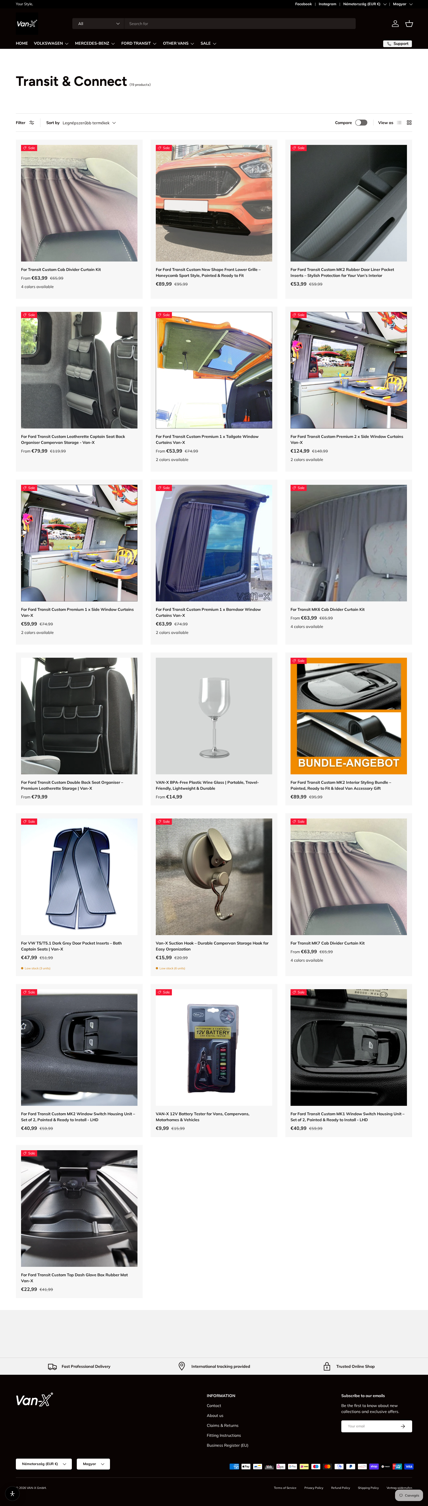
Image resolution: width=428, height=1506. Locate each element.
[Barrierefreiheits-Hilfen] (12, 1493)
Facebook (303, 4)
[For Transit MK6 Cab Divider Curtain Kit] (349, 543)
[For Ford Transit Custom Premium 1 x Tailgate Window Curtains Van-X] (214, 370)
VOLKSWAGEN (48, 43)
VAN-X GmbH (36, 1488)
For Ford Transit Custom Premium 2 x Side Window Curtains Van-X (347, 439)
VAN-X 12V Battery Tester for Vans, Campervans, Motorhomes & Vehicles (202, 1116)
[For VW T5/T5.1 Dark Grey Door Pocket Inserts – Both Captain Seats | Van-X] (79, 876)
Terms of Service (285, 1488)
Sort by (53, 122)
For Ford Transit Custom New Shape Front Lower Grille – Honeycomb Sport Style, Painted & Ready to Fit (208, 272)
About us (215, 1415)
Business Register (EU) (227, 1445)
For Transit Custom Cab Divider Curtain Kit (61, 269)
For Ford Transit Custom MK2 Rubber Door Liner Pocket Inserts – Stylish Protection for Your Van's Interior (342, 272)
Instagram (327, 4)
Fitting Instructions (224, 1435)
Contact (214, 1405)
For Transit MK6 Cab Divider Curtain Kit (328, 609)
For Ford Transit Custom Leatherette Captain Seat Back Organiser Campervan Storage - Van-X (73, 439)
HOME (22, 43)
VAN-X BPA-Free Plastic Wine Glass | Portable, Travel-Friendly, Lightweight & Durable (207, 785)
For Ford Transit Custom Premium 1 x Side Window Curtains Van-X (77, 612)
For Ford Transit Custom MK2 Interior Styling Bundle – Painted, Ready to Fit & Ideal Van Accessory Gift (341, 785)
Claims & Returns (223, 1425)
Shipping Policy (368, 1488)
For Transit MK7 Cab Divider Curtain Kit (328, 943)
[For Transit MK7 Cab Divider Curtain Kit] (349, 876)
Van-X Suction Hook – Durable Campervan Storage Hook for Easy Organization (212, 946)
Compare (343, 122)
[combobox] (214, 23)
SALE (206, 43)
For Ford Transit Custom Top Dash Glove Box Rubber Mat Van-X (74, 1277)
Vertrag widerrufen (399, 1488)
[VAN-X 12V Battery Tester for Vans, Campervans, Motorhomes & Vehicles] (214, 1047)
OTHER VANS (175, 43)
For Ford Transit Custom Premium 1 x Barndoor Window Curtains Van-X (208, 612)
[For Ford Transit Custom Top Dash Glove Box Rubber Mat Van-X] (79, 1208)
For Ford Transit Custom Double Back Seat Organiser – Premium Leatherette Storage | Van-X (72, 785)
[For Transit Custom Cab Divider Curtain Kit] (79, 203)
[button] (409, 23)
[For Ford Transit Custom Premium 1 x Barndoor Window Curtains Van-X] (214, 543)
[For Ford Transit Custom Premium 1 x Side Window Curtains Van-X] (79, 543)
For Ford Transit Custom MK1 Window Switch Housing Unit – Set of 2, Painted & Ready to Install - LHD (347, 1116)
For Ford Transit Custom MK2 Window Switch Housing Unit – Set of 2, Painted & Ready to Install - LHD (78, 1116)
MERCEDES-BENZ (92, 43)
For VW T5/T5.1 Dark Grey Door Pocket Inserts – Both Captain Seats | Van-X (71, 946)
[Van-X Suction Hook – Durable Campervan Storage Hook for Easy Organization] (214, 876)
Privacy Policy (313, 1488)
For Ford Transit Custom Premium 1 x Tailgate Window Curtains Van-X (207, 439)
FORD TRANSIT (136, 43)
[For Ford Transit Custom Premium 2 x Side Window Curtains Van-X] (349, 370)
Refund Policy (340, 1488)
